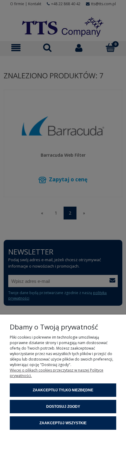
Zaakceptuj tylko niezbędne (63, 390)
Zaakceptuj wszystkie (63, 423)
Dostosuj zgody (63, 406)
